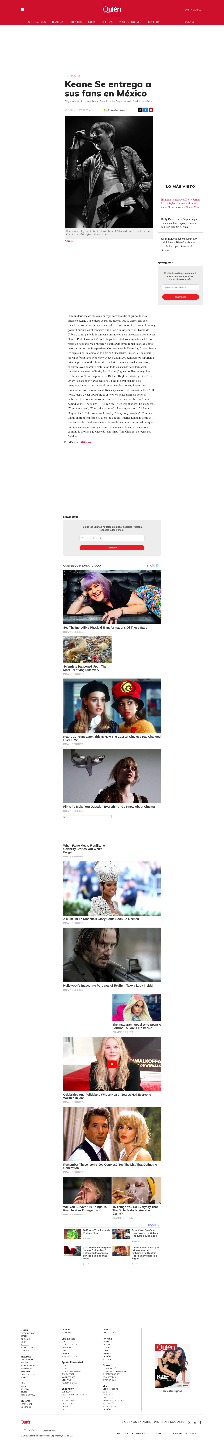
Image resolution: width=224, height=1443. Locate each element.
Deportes (66, 1347)
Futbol (65, 1365)
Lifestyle (66, 1380)
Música (87, 442)
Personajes (26, 1368)
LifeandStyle (109, 1332)
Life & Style (68, 1338)
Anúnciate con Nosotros (185, 1433)
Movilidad (108, 1398)
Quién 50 (189, 22)
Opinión (66, 1330)
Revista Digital (192, 9)
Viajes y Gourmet (29, 1348)
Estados (107, 1353)
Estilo (65, 1342)
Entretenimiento (70, 1345)
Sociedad (107, 1359)
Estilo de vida (28, 1395)
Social (106, 1392)
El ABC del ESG (110, 1406)
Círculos (76, 21)
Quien (189, 1422)
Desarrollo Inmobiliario (115, 1371)
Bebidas (24, 1362)
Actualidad (27, 1404)
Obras (65, 1406)
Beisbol (65, 1368)
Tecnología (68, 1403)
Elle (23, 1383)
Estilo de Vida (28, 1374)
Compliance (159, 1433)
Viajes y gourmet (130, 21)
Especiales (67, 1332)
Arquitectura (110, 1377)
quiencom (197, 1422)
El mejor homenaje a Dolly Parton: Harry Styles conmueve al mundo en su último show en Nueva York (180, 203)
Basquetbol (68, 1374)
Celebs (24, 1392)
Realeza (57, 21)
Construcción (110, 1368)
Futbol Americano (71, 1371)
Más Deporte (68, 1377)
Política (107, 1338)
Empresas (67, 1392)
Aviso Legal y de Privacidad (131, 1433)
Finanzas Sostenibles (114, 1400)
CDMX (105, 1350)
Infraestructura (111, 1374)
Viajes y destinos (29, 1365)
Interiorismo (109, 1380)
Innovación (108, 1403)
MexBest (26, 1356)
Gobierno (107, 1342)
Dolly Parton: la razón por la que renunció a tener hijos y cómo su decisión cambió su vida (179, 223)
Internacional (69, 1400)
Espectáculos (36, 21)
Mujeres (25, 1401)
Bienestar (25, 1371)
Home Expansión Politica (74, 1395)
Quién (24, 1330)
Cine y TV (66, 1350)
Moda (92, 21)
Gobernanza (109, 1395)
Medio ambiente (110, 1389)
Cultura (154, 21)
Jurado (24, 1377)
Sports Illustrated (72, 1362)
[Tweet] (140, 110)
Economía (67, 1398)
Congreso (108, 1347)
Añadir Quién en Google (116, 110)
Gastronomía (28, 1360)
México (106, 1345)
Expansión (68, 1388)
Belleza (107, 21)
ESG (63, 1409)
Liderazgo (26, 1407)
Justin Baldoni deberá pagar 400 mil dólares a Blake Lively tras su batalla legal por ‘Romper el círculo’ (179, 244)
